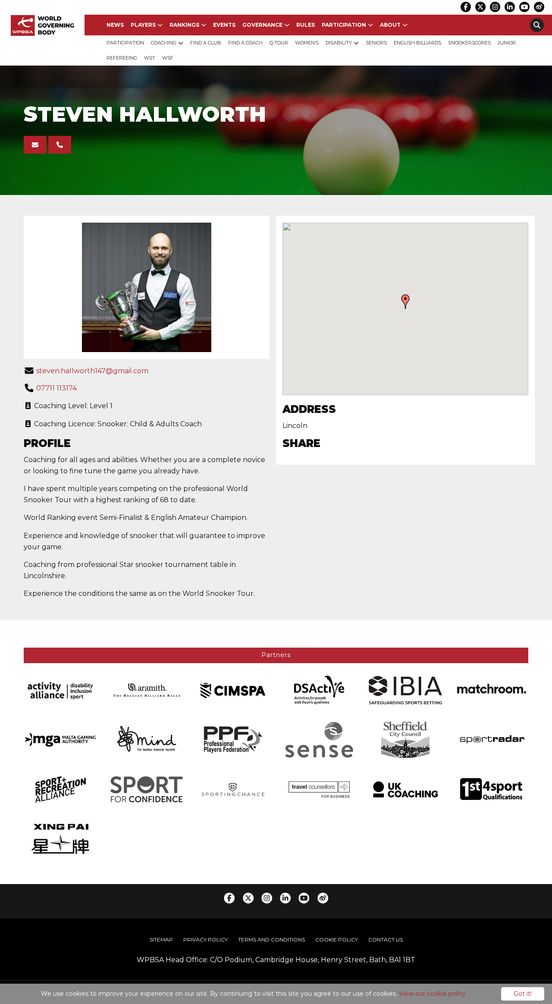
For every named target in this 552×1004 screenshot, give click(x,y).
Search (537, 25)
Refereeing (122, 58)
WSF (167, 58)
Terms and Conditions (271, 939)
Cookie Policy (336, 939)
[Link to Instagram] (495, 7)
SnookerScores (469, 43)
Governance (262, 25)
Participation (344, 25)
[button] (405, 301)
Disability (339, 43)
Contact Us (385, 939)
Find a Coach (245, 43)
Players (143, 25)
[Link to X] (480, 7)
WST (149, 58)
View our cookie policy (432, 994)
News (115, 25)
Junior (507, 43)
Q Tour (279, 43)
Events (224, 25)
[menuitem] (115, 25)
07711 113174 (56, 388)
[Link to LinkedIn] (509, 7)
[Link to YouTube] (524, 7)
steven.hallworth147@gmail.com (92, 371)
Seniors (376, 43)
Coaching (163, 43)
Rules (305, 25)
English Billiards (417, 43)
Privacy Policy (205, 939)
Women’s (307, 43)
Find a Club (205, 43)
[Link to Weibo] (539, 7)
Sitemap (161, 939)
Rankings (184, 25)
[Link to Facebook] (465, 7)
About (390, 25)
